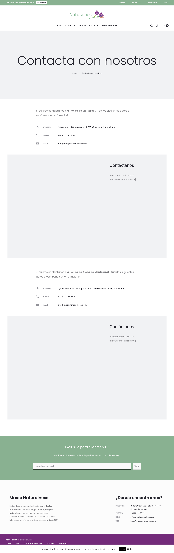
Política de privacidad (33, 543)
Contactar (152, 3)
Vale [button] (123, 549)
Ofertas (122, 3)
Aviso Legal (64, 543)
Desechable (94, 26)
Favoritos (136, 3)
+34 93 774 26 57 (66, 135)
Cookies (50, 543)
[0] (163, 25)
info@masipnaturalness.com (72, 143)
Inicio (59, 26)
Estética (82, 26)
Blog (166, 3)
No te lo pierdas (109, 26)
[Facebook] (168, 540)
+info (129, 549)
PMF (18, 543)
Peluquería (70, 26)
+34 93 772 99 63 (66, 296)
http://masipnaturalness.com (143, 521)
